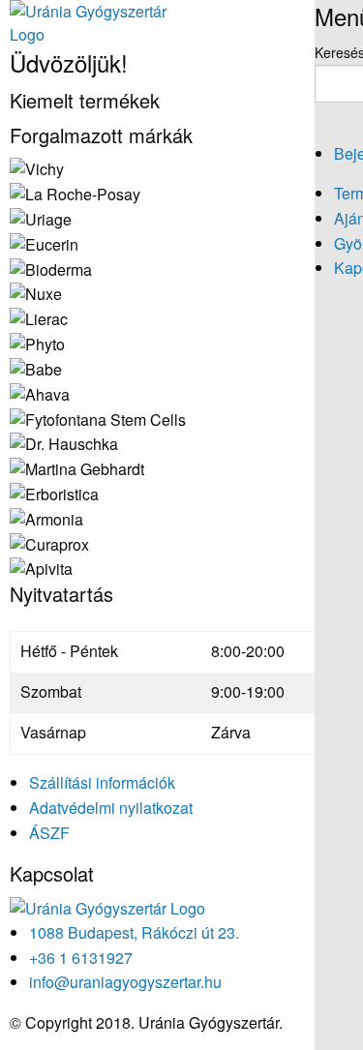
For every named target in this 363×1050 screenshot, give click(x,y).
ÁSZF (49, 833)
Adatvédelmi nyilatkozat (111, 807)
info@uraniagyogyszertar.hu (125, 982)
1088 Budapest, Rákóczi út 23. (134, 932)
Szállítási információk (102, 782)
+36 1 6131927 (81, 957)
